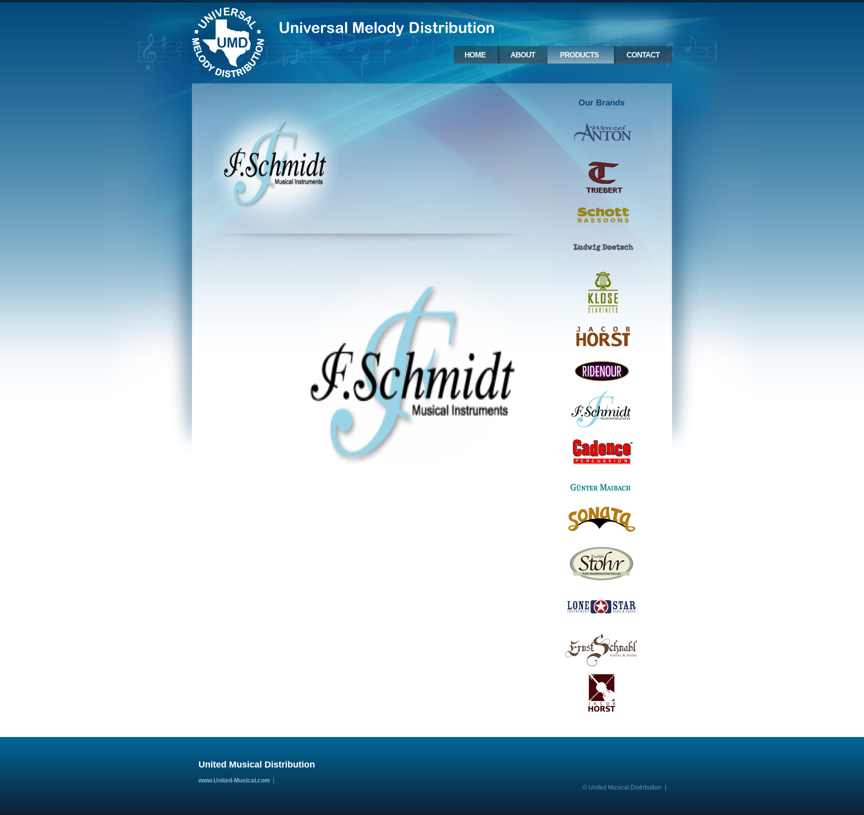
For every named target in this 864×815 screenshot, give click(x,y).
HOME (475, 54)
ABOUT (522, 54)
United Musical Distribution (228, 41)
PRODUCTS (579, 54)
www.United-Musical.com (234, 780)
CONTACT (643, 54)
